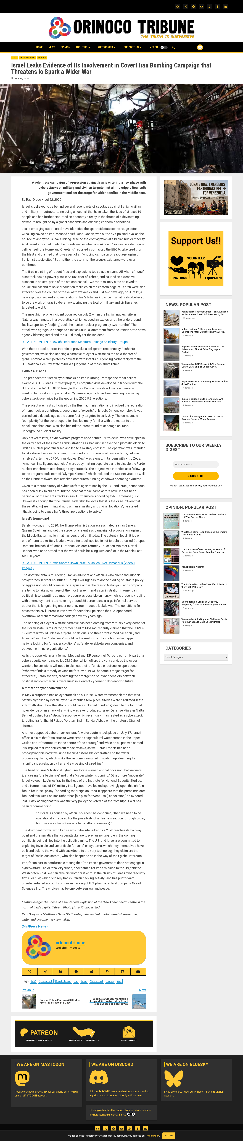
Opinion (65, 47)
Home (39, 47)
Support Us (131, 47)
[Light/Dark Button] (164, 47)
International (27, 58)
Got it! (169, 1136)
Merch (153, 47)
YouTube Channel (194, 47)
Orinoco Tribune (124, 1110)
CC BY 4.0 (120, 1114)
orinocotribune (70, 942)
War (119, 981)
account (34, 1095)
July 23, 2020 (21, 78)
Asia (15, 58)
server (108, 1091)
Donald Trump (63, 981)
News (52, 47)
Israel (84, 981)
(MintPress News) (35, 926)
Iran (76, 981)
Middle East (96, 981)
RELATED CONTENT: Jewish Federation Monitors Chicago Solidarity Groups (75, 342)
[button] (173, 47)
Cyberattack (45, 981)
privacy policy (201, 485)
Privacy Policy (152, 1135)
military (110, 981)
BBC (33, 981)
